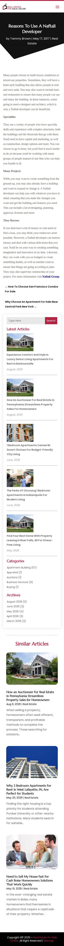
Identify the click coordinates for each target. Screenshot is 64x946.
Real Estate (30, 704)
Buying (11, 587)
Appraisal (12, 572)
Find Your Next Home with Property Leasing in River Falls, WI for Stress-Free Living (30, 540)
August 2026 (14, 601)
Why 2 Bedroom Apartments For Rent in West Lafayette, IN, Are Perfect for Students (28, 789)
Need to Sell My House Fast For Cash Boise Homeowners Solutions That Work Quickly (29, 880)
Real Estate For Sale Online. (33, 939)
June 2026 (13, 606)
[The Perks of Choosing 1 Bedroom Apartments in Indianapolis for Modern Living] (20, 478)
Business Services (17, 582)
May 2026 (13, 611)
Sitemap (49, 940)
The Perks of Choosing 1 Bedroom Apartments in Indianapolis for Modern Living (28, 495)
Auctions (12, 577)
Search (51, 320)
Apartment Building (19, 567)
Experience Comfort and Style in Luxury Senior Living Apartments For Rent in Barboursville (30, 359)
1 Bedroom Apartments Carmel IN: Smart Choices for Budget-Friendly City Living (30, 449)
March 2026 (14, 621)
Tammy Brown (20, 39)
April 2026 (13, 616)
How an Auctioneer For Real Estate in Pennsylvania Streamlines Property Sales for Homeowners (30, 404)
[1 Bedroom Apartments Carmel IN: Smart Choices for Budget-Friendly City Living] (20, 433)
